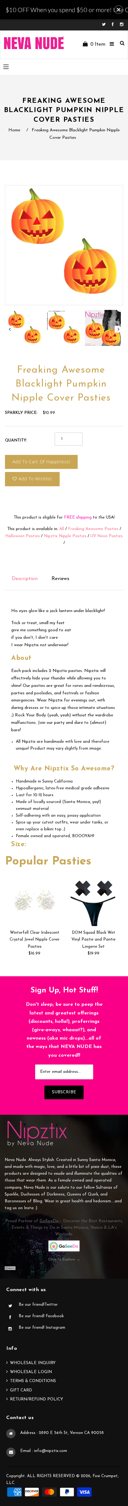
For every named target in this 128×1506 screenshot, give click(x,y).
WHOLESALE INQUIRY (33, 1363)
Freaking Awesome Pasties (93, 529)
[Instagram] (121, 25)
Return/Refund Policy (36, 1399)
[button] (118, 9)
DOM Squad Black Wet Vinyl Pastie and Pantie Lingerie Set (93, 939)
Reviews (60, 578)
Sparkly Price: (21, 413)
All (61, 529)
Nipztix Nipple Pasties (65, 536)
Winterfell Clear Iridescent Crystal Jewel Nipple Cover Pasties (35, 939)
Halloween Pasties (22, 536)
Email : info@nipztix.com (43, 1451)
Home (14, 130)
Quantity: (16, 440)
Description (25, 578)
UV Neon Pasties (106, 536)
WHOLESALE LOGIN (31, 1372)
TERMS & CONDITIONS (33, 1381)
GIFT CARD (21, 1390)
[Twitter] (105, 25)
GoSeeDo (49, 1221)
